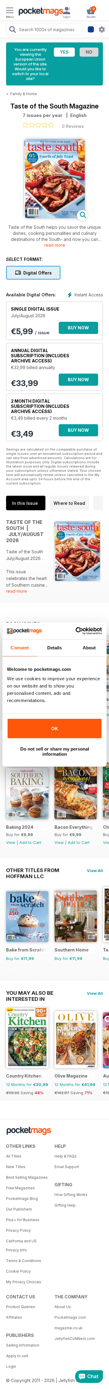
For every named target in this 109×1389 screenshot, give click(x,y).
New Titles (15, 1166)
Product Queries (20, 1306)
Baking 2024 (19, 827)
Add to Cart (30, 842)
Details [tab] (54, 647)
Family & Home (23, 94)
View (10, 842)
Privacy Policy (18, 1230)
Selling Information (22, 1345)
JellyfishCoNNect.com (74, 1338)
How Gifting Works (71, 1194)
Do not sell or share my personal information (54, 751)
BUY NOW (78, 327)
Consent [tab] (20, 647)
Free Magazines (20, 1188)
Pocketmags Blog (22, 1198)
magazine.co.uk (68, 1328)
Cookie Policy (18, 1271)
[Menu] (9, 11)
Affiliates (14, 1317)
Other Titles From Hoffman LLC (32, 870)
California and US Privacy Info (21, 1245)
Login (11, 1366)
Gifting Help (65, 1205)
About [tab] (89, 647)
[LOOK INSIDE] (54, 216)
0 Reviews (73, 126)
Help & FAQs (65, 1156)
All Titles (13, 1156)
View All (95, 870)
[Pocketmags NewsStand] (39, 12)
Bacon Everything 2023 (74, 827)
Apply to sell (17, 1356)
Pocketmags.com (70, 1317)
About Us (62, 1306)
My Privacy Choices (23, 1282)
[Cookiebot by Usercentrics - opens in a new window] (77, 631)
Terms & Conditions (23, 1260)
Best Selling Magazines (27, 1177)
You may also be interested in (29, 993)
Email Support (66, 1166)
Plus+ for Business (22, 1219)
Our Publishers (19, 1209)
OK (54, 728)
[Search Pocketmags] (12, 30)
